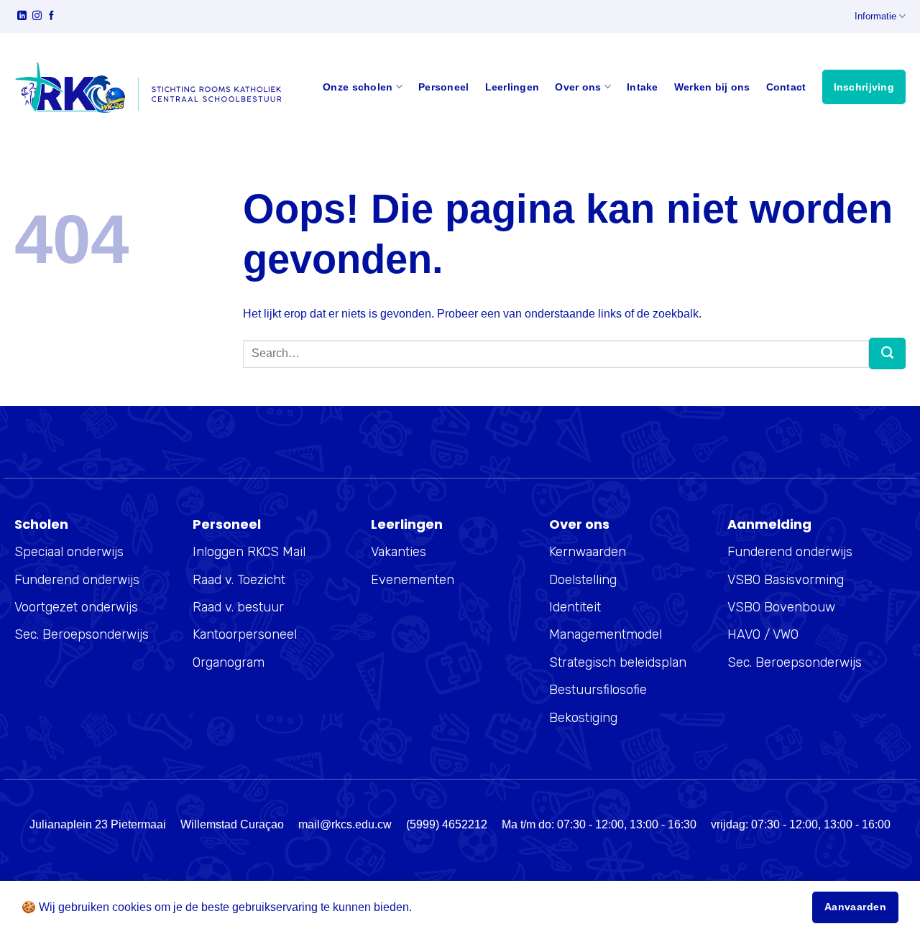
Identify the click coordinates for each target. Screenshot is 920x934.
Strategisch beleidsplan (617, 662)
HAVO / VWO (763, 634)
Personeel (443, 87)
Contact (786, 87)
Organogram (228, 662)
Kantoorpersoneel (245, 634)
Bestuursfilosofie (598, 690)
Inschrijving (864, 87)
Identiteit (575, 607)
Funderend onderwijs (76, 580)
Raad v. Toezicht (239, 580)
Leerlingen (512, 87)
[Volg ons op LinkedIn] (22, 16)
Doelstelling (583, 580)
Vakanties (398, 552)
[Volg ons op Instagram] (37, 16)
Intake (642, 87)
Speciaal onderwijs (69, 552)
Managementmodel (605, 634)
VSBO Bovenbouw (781, 607)
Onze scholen (357, 87)
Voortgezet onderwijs (76, 607)
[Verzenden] (887, 353)
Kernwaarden (587, 552)
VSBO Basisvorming (785, 580)
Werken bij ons (712, 87)
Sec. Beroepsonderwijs (81, 634)
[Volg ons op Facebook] (51, 16)
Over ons (578, 87)
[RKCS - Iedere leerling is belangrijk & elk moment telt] (147, 87)
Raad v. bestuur (238, 607)
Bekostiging (583, 718)
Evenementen (412, 580)
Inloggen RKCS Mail (249, 552)
